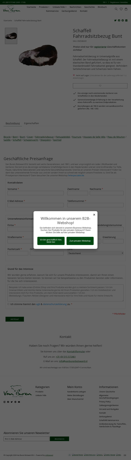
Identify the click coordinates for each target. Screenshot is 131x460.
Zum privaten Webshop (80, 241)
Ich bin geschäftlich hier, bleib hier (51, 241)
